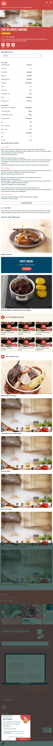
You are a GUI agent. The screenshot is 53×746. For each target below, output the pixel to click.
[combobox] (3, 56)
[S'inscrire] (49, 644)
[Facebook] (2, 600)
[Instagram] (8, 600)
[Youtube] (11, 600)
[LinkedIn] (5, 600)
